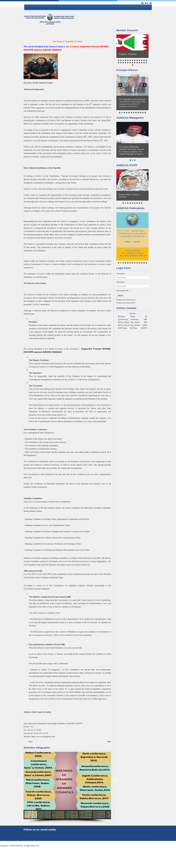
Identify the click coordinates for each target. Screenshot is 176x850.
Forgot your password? (125, 303)
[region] (67, 787)
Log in (120, 295)
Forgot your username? (126, 300)
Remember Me (122, 291)
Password (120, 282)
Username (120, 274)
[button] (20, 781)
